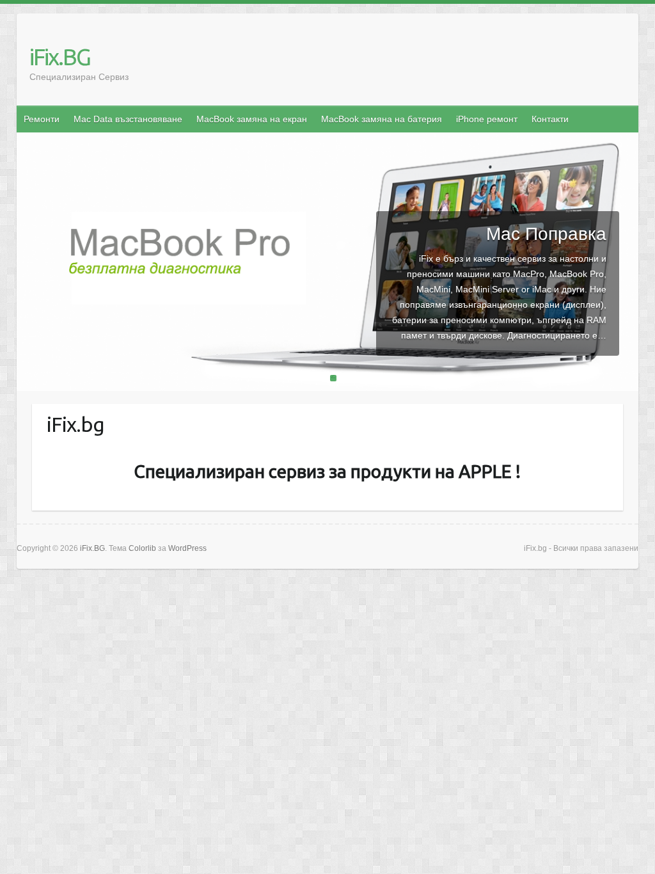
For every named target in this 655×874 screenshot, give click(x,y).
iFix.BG (59, 57)
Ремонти (41, 119)
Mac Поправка (546, 234)
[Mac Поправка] (328, 140)
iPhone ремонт (486, 119)
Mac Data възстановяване (128, 119)
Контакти (550, 119)
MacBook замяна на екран (251, 119)
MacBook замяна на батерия (381, 119)
